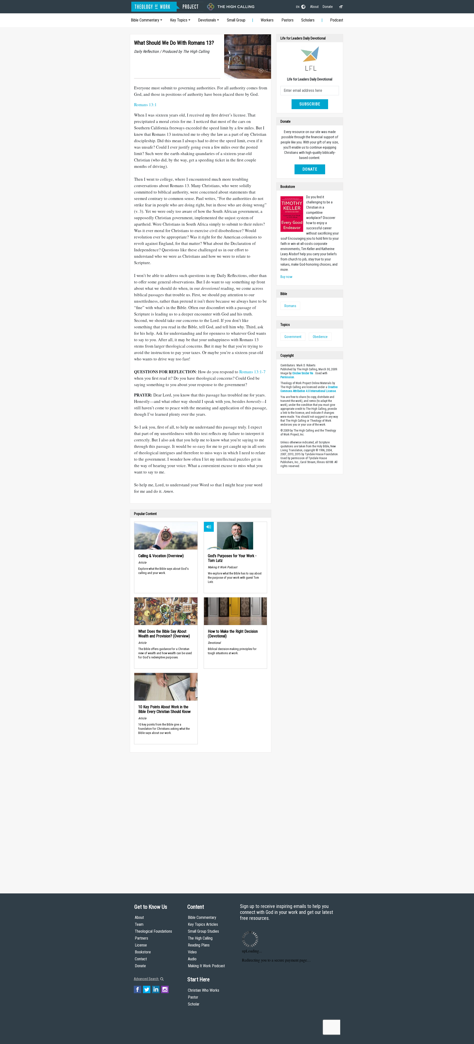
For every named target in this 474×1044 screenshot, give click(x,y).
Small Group (236, 20)
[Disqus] (200, 818)
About (314, 7)
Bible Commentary (145, 20)
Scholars (308, 20)
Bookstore (143, 952)
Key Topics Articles (203, 924)
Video (192, 952)
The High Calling (200, 938)
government (292, 337)
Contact (141, 959)
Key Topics (178, 20)
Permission (287, 377)
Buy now (286, 277)
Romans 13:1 (145, 104)
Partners (141, 938)
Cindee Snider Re (302, 373)
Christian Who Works (203, 990)
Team (139, 924)
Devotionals (207, 20)
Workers (267, 20)
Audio (192, 959)
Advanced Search (146, 979)
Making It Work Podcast (206, 966)
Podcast (336, 20)
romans (290, 306)
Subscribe (309, 104)
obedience (320, 337)
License (141, 945)
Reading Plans (199, 945)
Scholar (193, 1004)
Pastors (287, 20)
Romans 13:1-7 (252, 371)
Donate (328, 7)
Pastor (193, 997)
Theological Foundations (153, 931)
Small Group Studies (203, 931)
